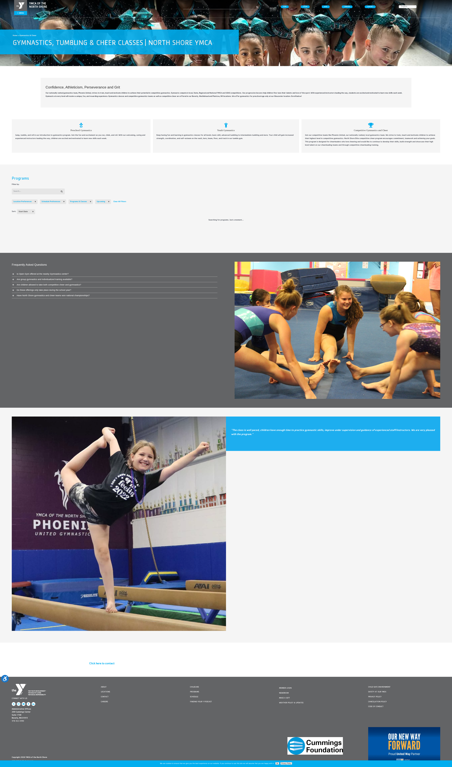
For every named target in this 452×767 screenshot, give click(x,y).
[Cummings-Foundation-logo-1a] (315, 746)
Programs (194, 692)
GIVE (325, 7)
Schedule (194, 697)
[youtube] (23, 704)
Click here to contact (102, 663)
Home (15, 36)
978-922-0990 (18, 721)
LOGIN (305, 7)
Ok (277, 763)
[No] (449, 764)
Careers (104, 702)
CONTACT (370, 7)
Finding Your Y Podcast (201, 702)
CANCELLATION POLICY (377, 702)
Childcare (194, 687)
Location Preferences (22, 202)
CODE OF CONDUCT (375, 707)
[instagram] (18, 704)
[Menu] (20, 3)
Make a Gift (284, 698)
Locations (105, 692)
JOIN (284, 7)
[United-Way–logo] (404, 746)
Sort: (14, 212)
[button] (114, 274)
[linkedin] (33, 704)
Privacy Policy (374, 697)
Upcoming (101, 202)
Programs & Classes (78, 202)
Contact (105, 697)
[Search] (62, 191)
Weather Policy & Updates (291, 703)
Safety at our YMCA (377, 692)
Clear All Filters (119, 202)
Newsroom (284, 693)
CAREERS (347, 7)
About (104, 687)
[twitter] (14, 704)
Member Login (285, 688)
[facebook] (28, 704)
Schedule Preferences (51, 202)
